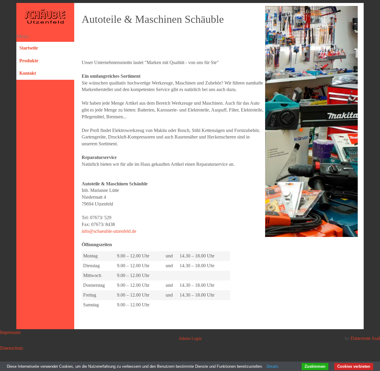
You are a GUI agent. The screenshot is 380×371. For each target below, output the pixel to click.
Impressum (10, 332)
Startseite (28, 47)
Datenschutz (11, 348)
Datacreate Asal (365, 338)
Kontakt (27, 73)
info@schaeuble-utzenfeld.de (109, 231)
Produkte (28, 60)
